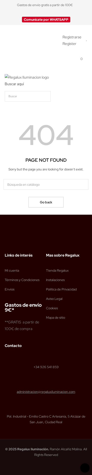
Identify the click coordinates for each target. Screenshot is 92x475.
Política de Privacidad (61, 289)
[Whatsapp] (25, 243)
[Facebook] (7, 243)
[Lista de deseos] (86, 38)
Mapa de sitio (55, 317)
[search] (81, 96)
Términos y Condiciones (22, 280)
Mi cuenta (12, 270)
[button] (46, 19)
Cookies (52, 308)
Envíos (9, 289)
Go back (46, 202)
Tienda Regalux (57, 270)
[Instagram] (16, 243)
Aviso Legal (54, 299)
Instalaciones (55, 280)
